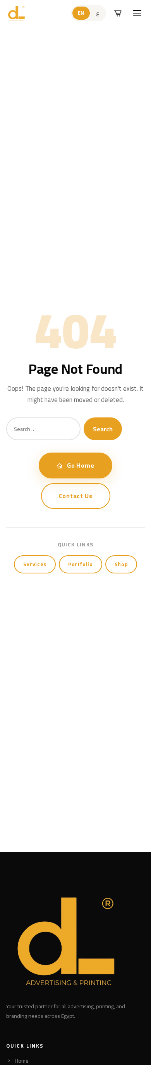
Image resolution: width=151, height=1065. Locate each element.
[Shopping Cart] (117, 13)
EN (81, 12)
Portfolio (80, 564)
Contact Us (76, 496)
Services (34, 564)
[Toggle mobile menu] (137, 13)
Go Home (80, 465)
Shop (121, 564)
